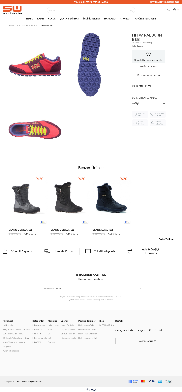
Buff (49, 338)
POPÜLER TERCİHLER (145, 18)
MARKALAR (110, 18)
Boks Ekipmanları (68, 334)
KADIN (40, 18)
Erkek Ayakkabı (38, 325)
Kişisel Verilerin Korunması (14, 342)
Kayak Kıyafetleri (68, 329)
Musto (50, 329)
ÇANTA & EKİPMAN (69, 18)
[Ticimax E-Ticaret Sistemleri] (91, 389)
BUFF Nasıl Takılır (106, 325)
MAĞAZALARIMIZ (146, 341)
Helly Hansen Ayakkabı (88, 338)
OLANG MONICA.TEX (20, 229)
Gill (49, 334)
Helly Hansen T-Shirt (87, 329)
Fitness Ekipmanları (69, 338)
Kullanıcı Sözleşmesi (11, 351)
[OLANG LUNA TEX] (112, 199)
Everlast (51, 342)
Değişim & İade (124, 330)
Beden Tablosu (166, 239)
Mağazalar (7, 346)
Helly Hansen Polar (86, 325)
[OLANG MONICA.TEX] (28, 199)
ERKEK (29, 18)
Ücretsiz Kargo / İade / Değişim (144, 101)
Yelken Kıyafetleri (68, 325)
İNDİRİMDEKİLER (91, 18)
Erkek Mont (37, 329)
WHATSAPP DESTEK (150, 75)
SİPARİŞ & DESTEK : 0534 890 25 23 (164, 2)
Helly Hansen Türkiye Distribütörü (17, 329)
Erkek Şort (36, 334)
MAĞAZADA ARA (148, 66)
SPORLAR (125, 18)
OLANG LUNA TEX (102, 229)
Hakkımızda (8, 325)
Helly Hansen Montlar (87, 334)
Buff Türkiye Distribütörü (13, 334)
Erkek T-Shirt (37, 342)
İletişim (141, 330)
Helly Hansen (53, 325)
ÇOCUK (52, 18)
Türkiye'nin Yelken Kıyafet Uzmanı (17, 338)
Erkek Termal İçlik (39, 338)
